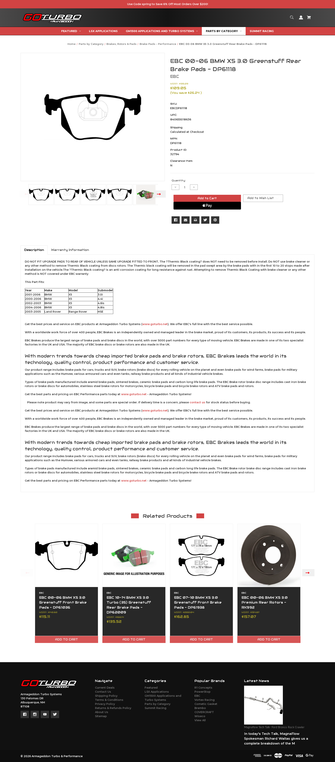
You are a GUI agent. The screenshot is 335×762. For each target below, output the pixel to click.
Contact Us (103, 691)
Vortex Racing (204, 700)
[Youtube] (45, 714)
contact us (197, 402)
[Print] (195, 220)
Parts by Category (157, 704)
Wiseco (199, 716)
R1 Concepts (203, 687)
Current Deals (105, 687)
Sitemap (101, 716)
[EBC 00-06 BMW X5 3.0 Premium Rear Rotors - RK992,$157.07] (268, 555)
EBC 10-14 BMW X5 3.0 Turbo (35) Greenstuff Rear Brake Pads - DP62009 (129, 604)
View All (200, 720)
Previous (26, 193)
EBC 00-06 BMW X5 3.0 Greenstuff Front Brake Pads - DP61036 (63, 602)
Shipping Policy (106, 696)
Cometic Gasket (205, 704)
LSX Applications (157, 691)
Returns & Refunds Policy (113, 708)
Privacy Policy (105, 704)
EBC (197, 696)
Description (34, 250)
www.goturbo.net (155, 324)
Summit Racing (155, 708)
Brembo (200, 708)
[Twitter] (205, 220)
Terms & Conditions (109, 700)
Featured (151, 687)
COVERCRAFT (204, 712)
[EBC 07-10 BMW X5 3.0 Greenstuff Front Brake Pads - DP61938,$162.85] (201, 555)
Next (160, 193)
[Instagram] (35, 714)
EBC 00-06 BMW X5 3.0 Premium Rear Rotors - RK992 (265, 602)
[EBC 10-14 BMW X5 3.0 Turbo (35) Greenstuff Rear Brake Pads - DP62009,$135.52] (134, 555)
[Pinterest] (215, 220)
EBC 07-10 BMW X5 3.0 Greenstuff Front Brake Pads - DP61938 (198, 602)
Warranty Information (70, 250)
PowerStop (202, 691)
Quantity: (179, 180)
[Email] (185, 220)
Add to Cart (66, 639)
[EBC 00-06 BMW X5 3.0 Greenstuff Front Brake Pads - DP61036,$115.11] (66, 555)
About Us (101, 712)
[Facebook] (176, 220)
